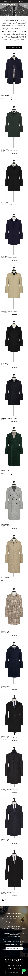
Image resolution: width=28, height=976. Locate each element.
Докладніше (14, 99)
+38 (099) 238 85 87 (9, 1)
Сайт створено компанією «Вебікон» (14, 975)
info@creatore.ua (15, 936)
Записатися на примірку (14, 948)
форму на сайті (19, 944)
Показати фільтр (12, 47)
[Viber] (22, 1)
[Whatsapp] (16, 1)
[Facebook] (8, 916)
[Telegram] (19, 1)
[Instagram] (10, 916)
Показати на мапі (14, 922)
